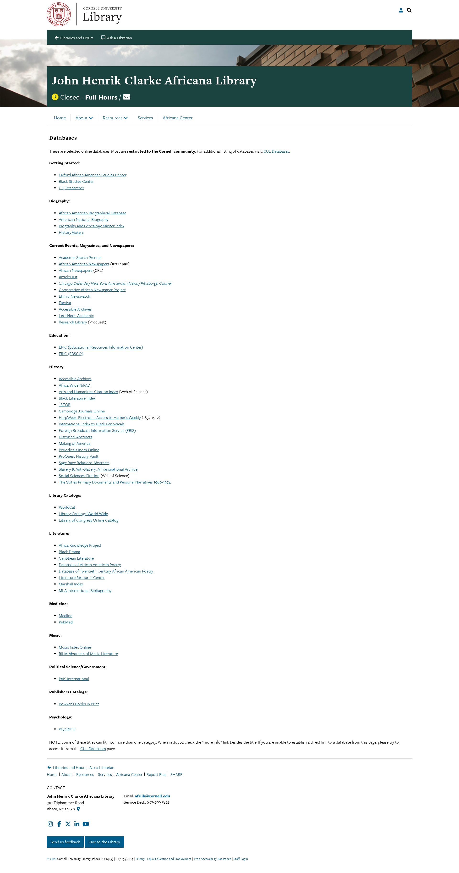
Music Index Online (75, 647)
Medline (65, 615)
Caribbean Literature (76, 558)
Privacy (140, 858)
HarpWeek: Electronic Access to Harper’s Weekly (100, 417)
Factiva (65, 303)
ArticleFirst (68, 277)
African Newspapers (75, 270)
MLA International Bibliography (85, 590)
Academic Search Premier (80, 257)
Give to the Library (104, 842)
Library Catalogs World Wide (83, 514)
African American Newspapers (84, 264)
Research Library (73, 322)
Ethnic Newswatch (74, 296)
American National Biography (84, 219)
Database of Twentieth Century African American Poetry (106, 571)
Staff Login (241, 858)
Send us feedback (65, 842)
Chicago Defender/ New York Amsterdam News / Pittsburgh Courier (115, 283)
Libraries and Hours (69, 767)
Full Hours (101, 97)
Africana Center (178, 117)
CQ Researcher (71, 188)
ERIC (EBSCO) (71, 353)
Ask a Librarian (101, 767)
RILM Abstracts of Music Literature (88, 653)
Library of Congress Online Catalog (88, 520)
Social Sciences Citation (79, 475)
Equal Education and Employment (169, 858)
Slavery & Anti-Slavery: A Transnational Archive (98, 469)
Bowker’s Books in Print (79, 704)
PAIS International (74, 679)
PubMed (66, 622)
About (81, 117)
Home (60, 117)
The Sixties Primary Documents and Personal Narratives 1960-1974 (115, 482)
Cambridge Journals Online (82, 411)
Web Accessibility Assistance (212, 858)
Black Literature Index (77, 398)
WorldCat (67, 507)
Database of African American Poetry (90, 564)
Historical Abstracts (75, 437)
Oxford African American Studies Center (92, 175)
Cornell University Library (102, 14)
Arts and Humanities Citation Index (88, 392)
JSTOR (65, 404)
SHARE (176, 774)
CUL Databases (276, 151)
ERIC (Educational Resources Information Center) (101, 347)
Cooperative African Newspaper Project (92, 290)
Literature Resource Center (82, 577)
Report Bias (156, 774)
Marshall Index (71, 584)
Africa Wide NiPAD (74, 385)
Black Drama (69, 552)
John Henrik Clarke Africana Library (154, 80)
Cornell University (59, 14)
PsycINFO (67, 729)
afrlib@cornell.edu (152, 796)
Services (145, 117)
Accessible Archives (75, 309)
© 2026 (51, 858)
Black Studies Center (76, 181)
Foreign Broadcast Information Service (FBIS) (97, 430)
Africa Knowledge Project (80, 545)
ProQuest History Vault (78, 456)
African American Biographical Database (92, 213)
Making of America (74, 443)
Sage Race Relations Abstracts (84, 463)
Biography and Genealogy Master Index (91, 226)
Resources (112, 117)
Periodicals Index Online (79, 450)
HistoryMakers (71, 232)
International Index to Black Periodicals (92, 424)
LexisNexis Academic (76, 315)
